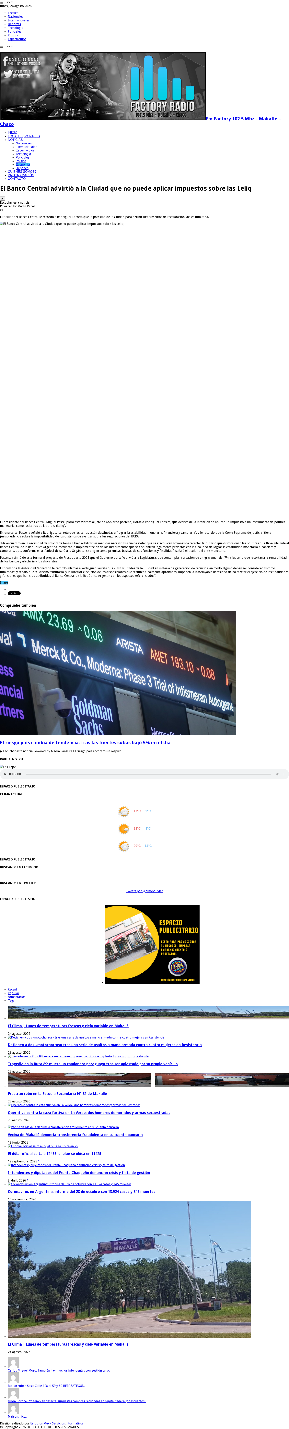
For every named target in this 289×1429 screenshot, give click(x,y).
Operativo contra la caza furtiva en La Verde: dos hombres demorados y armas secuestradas (89, 1113)
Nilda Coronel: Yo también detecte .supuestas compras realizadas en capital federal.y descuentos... (77, 1401)
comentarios (16, 997)
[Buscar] (1, 3)
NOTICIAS (15, 139)
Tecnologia (15, 28)
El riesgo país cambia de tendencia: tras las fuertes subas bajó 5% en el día (85, 742)
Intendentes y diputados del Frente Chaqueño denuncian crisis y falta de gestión (79, 1173)
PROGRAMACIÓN (21, 175)
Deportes (14, 24)
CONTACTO (17, 178)
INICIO (12, 132)
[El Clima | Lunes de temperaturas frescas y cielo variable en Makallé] (129, 1337)
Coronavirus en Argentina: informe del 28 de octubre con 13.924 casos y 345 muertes (81, 1192)
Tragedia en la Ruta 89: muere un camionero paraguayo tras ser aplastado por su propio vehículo (93, 1064)
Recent (12, 989)
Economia (23, 164)
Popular (13, 993)
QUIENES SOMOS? (22, 171)
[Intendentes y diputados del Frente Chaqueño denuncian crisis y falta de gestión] (66, 1165)
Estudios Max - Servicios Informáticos (57, 1423)
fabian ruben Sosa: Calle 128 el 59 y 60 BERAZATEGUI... (46, 1386)
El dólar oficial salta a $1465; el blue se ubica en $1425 (54, 1154)
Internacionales (18, 20)
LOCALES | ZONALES (24, 136)
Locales (13, 13)
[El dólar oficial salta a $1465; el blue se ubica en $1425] (43, 1146)
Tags (11, 1001)
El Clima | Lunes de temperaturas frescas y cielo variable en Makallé (68, 1026)
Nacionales (15, 16)
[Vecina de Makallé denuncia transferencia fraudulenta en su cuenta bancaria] (63, 1127)
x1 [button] (1, 210)
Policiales (14, 31)
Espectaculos (17, 39)
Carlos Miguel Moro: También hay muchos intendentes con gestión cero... (59, 1370)
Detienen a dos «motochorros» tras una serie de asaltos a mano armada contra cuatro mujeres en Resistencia (105, 1045)
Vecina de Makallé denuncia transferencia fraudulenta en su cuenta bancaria (75, 1135)
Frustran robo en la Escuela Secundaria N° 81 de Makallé (57, 1094)
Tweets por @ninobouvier (144, 891)
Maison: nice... (17, 1416)
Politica (13, 35)
